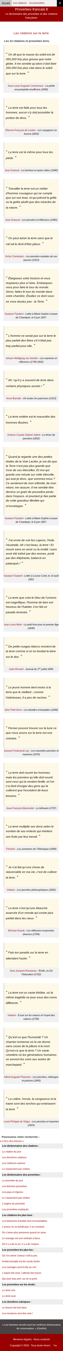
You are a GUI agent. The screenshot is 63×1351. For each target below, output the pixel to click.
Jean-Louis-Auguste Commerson (25, 86)
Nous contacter (42, 1339)
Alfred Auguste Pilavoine (17, 1077)
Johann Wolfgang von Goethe (22, 358)
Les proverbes (36, 3)
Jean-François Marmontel (20, 808)
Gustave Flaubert (14, 314)
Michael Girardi (16, 930)
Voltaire (11, 890)
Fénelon (10, 849)
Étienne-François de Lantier (21, 130)
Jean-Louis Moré (13, 624)
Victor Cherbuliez (14, 256)
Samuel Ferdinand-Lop (16, 750)
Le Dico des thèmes (11, 1141)
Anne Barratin (13, 398)
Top (55, 1345)
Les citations (20, 3)
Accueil (6, 3)
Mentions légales (22, 1339)
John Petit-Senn (13, 710)
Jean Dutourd (12, 170)
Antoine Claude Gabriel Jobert (23, 435)
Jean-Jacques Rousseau (23, 970)
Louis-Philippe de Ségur (17, 1121)
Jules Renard (16, 669)
